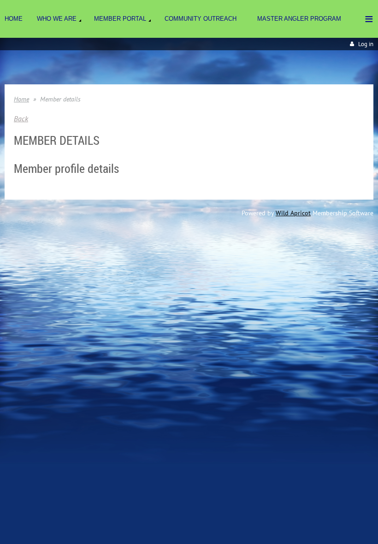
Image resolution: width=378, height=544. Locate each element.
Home (21, 99)
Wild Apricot (293, 213)
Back (21, 118)
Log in (365, 44)
